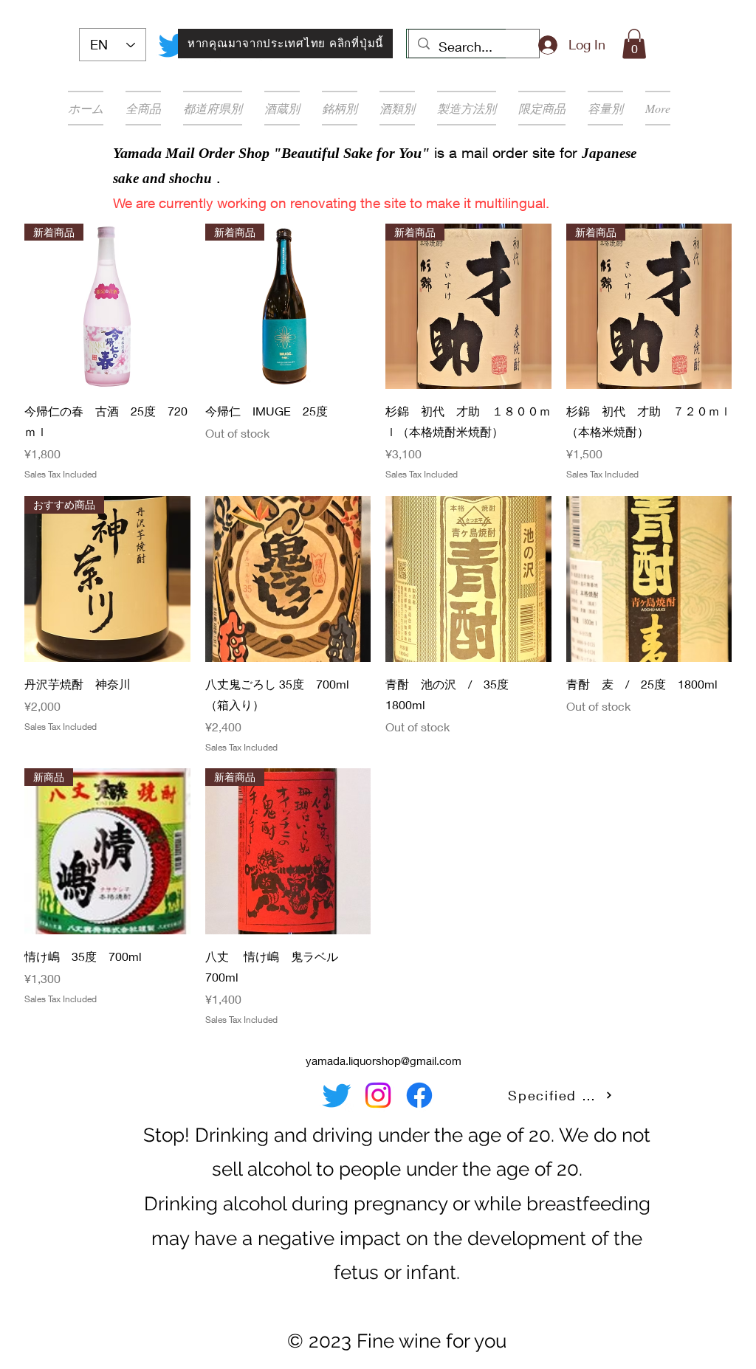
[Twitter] (173, 45)
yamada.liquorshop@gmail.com (383, 1060)
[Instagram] (378, 1095)
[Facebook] (419, 1095)
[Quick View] (288, 579)
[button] (634, 44)
